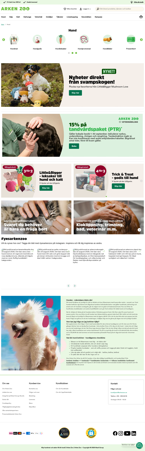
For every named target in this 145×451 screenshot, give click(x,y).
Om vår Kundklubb (62, 388)
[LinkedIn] (133, 433)
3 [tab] (110, 196)
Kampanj (98, 17)
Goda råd (5, 399)
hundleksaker (95, 360)
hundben (76, 360)
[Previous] (76, 181)
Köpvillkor (32, 407)
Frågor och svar (34, 392)
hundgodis (85, 360)
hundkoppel (130, 360)
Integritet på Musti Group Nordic (13, 396)
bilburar (114, 360)
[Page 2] (72, 53)
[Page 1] (69, 53)
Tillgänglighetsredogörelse (11, 407)
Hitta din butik (138, 2)
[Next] (141, 40)
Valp (11, 17)
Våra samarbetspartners (10, 410)
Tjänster (59, 17)
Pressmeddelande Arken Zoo (12, 414)
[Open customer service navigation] (139, 445)
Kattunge (27, 17)
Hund (3, 17)
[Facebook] (115, 433)
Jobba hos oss (7, 392)
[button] (18, 265)
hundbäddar (122, 360)
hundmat (69, 360)
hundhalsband (71, 362)
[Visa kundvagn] (141, 17)
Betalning (32, 396)
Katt (18, 17)
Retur (31, 403)
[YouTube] (127, 433)
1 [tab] (106, 196)
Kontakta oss (33, 388)
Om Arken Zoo (7, 388)
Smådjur (49, 17)
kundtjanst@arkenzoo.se (119, 392)
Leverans (32, 399)
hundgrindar (104, 360)
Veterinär (38, 17)
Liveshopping (72, 17)
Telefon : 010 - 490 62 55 (119, 396)
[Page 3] (76, 53)
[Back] (3, 40)
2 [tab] (108, 196)
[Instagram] (120, 433)
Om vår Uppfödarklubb (63, 392)
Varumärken (86, 17)
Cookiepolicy (6, 403)
